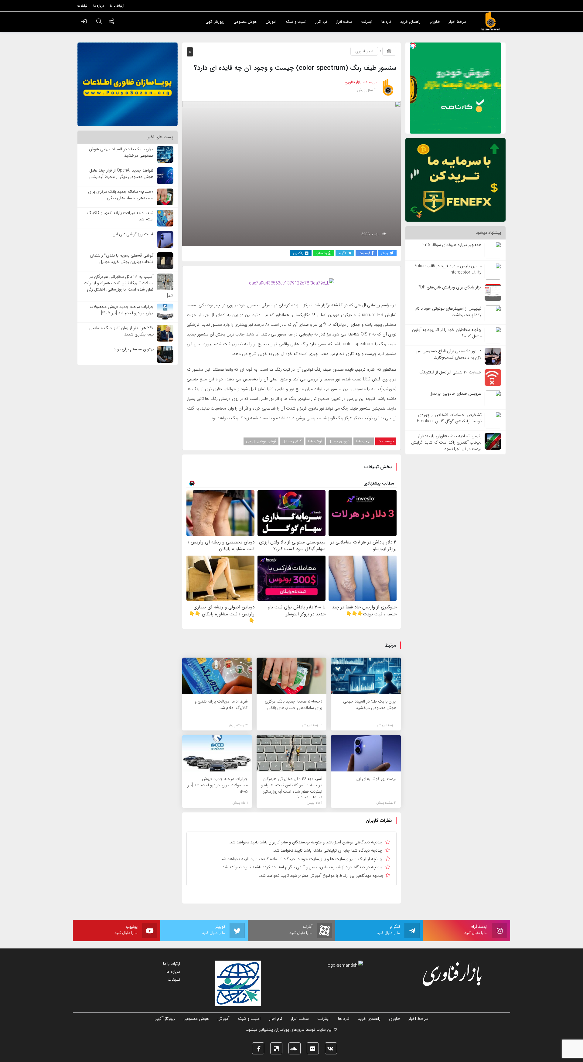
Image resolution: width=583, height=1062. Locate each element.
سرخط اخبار (418, 1018)
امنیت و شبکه (249, 1018)
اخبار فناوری (364, 51)
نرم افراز (275, 1018)
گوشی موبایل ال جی (261, 441)
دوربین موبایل (339, 441)
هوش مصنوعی (196, 1018)
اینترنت (323, 1018)
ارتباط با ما (171, 963)
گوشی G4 (315, 441)
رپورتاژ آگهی (165, 1018)
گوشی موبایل (292, 441)
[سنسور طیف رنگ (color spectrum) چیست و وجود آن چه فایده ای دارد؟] (291, 173)
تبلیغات (174, 979)
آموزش (223, 1018)
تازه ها (343, 1018)
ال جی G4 (363, 441)
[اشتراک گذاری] (111, 22)
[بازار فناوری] (490, 21)
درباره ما (173, 971)
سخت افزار (300, 1018)
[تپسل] (413, 46)
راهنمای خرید (369, 1018)
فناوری (394, 1018)
